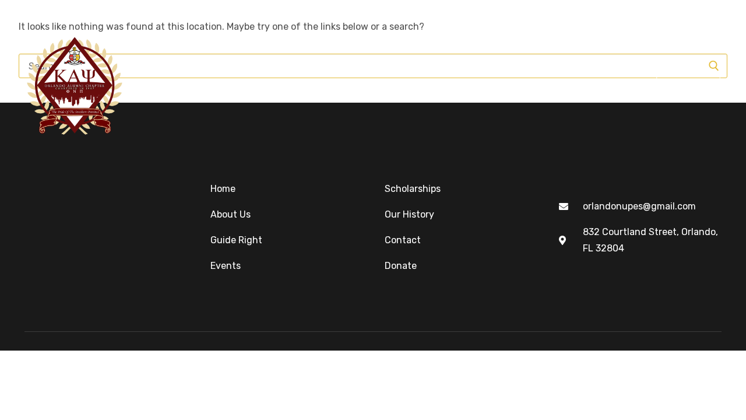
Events (441, 84)
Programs (369, 84)
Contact (608, 84)
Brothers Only (523, 84)
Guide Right (289, 84)
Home (165, 84)
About (219, 84)
